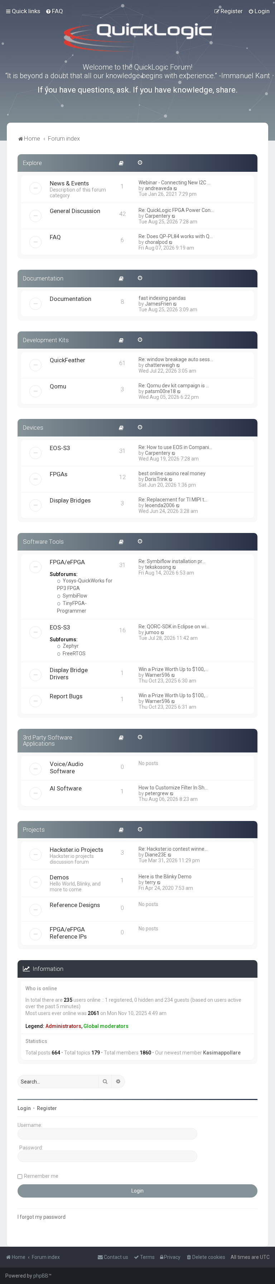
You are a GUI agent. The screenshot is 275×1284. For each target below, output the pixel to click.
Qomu (58, 386)
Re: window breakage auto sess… (176, 359)
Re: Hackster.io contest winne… (173, 849)
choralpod (156, 242)
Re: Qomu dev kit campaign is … (174, 385)
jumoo (152, 632)
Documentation (43, 278)
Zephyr (70, 646)
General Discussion (75, 210)
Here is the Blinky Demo (165, 876)
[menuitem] (54, 11)
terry (150, 882)
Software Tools (43, 541)
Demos (59, 877)
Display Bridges (70, 500)
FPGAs (58, 474)
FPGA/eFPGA (67, 562)
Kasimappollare (222, 1053)
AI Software (66, 788)
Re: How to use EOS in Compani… (175, 447)
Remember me (41, 1176)
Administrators (63, 1026)
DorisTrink (156, 479)
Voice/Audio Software (66, 767)
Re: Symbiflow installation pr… (172, 561)
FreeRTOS (74, 653)
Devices (33, 427)
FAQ (55, 237)
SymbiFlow (74, 596)
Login (24, 1108)
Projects (34, 829)
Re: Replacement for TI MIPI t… (173, 499)
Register (47, 1108)
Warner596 (157, 675)
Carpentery (157, 216)
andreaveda (158, 188)
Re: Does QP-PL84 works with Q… (176, 236)
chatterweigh (160, 365)
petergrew (157, 793)
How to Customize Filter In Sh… (173, 787)
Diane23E (156, 855)
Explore (32, 162)
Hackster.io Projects (76, 849)
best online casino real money (172, 473)
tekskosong (158, 567)
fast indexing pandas (162, 298)
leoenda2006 (160, 505)
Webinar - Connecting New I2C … (175, 182)
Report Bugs (66, 696)
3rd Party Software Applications (47, 740)
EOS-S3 (60, 448)
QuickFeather (67, 360)
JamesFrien (158, 304)
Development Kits (46, 340)
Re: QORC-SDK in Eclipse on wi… (174, 626)
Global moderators (106, 1026)
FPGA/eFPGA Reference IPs (68, 933)
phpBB (40, 1276)
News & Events (69, 183)
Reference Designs (75, 904)
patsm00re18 (160, 391)
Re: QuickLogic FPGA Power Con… (176, 210)
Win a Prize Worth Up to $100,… (173, 669)
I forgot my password (42, 1217)
